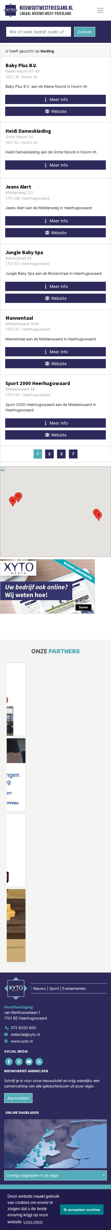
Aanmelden (18, 1098)
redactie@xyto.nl (25, 1034)
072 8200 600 (23, 1027)
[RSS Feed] (40, 1061)
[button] (98, 516)
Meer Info (58, 99)
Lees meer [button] (33, 1222)
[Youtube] (29, 1061)
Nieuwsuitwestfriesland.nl (46, 8)
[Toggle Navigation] (100, 10)
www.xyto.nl (22, 1041)
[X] (19, 1061)
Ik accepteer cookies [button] (82, 1210)
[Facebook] (9, 1061)
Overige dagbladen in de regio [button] (32, 1175)
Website (58, 111)
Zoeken (84, 31)
